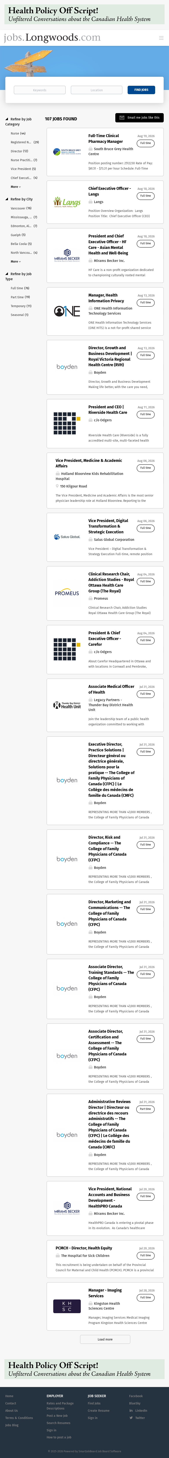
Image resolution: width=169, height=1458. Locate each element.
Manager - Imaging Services (105, 1293)
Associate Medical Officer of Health (111, 689)
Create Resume (99, 1410)
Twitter (140, 1418)
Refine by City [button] (21, 199)
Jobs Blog (11, 1425)
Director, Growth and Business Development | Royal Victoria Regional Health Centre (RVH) (110, 356)
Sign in (51, 1430)
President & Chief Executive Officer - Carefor (104, 638)
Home (9, 1396)
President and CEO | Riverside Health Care (107, 410)
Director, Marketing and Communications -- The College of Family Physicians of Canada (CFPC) (109, 913)
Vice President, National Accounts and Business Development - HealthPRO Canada (110, 1197)
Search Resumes (58, 1423)
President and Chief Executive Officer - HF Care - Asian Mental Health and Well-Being (108, 244)
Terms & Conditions (19, 1418)
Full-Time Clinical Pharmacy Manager (105, 139)
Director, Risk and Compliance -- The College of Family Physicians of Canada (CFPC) (107, 849)
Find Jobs (141, 89)
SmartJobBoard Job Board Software (100, 1451)
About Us (11, 1410)
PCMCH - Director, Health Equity (84, 1248)
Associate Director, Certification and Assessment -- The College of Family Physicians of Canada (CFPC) (107, 1046)
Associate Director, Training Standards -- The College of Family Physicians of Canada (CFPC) (111, 978)
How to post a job (59, 1437)
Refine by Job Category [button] (18, 122)
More (14, 187)
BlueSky (134, 1403)
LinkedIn (141, 1410)
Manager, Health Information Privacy (106, 298)
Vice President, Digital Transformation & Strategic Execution (108, 526)
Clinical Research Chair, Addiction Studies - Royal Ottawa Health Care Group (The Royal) (111, 582)
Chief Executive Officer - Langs (109, 191)
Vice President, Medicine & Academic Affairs (89, 464)
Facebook (136, 1396)
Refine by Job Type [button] (18, 276)
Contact (10, 1403)
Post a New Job (57, 1415)
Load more (105, 1339)
